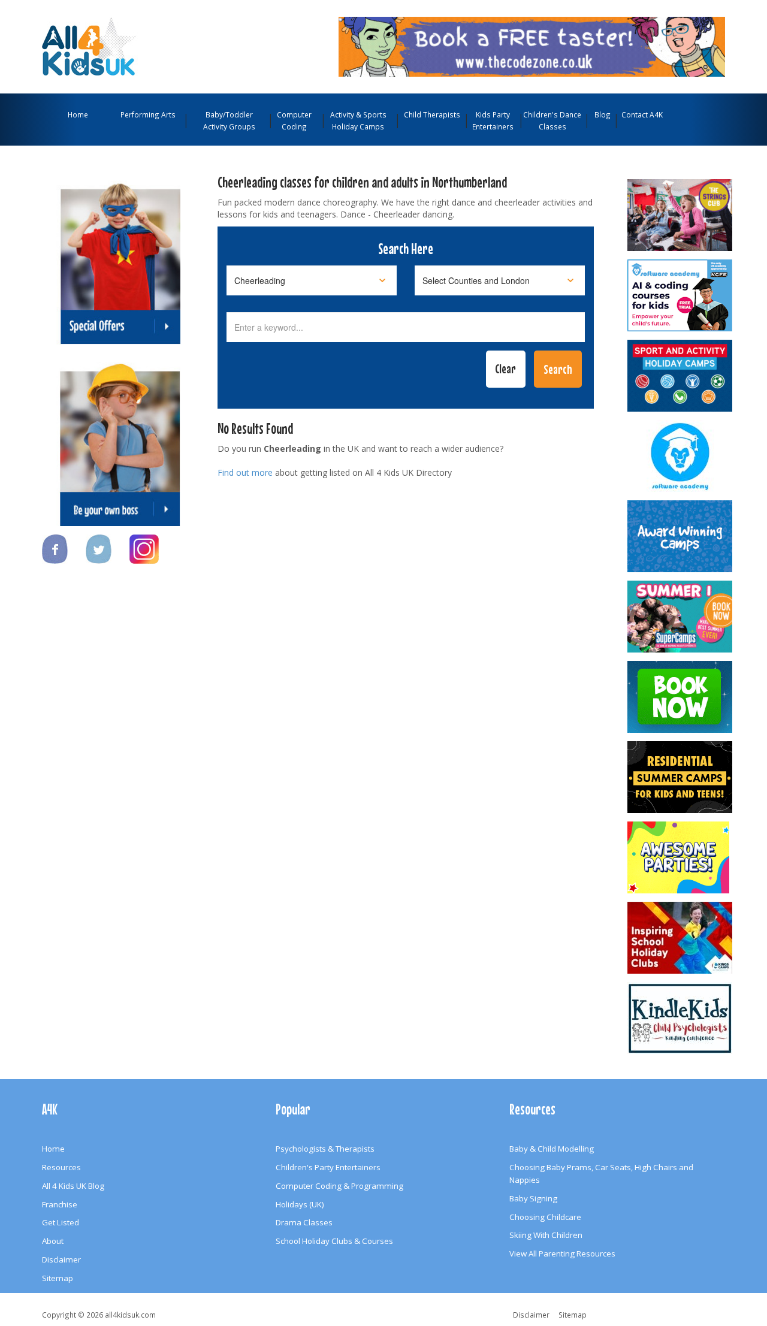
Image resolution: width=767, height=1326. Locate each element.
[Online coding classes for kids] (532, 46)
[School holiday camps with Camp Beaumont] (680, 536)
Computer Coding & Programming (339, 1185)
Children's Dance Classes (552, 120)
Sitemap (57, 1278)
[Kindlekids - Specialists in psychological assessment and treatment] (680, 1018)
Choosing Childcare (545, 1217)
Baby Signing (533, 1198)
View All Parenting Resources (562, 1253)
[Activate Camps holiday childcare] (680, 376)
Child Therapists (432, 114)
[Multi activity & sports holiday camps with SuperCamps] (680, 617)
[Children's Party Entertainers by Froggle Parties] (680, 697)
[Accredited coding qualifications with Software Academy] (680, 295)
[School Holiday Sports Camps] (680, 938)
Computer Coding (294, 120)
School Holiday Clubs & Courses (334, 1241)
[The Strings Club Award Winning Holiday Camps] (680, 215)
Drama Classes (304, 1222)
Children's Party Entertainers (328, 1167)
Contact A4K (642, 114)
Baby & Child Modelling (551, 1148)
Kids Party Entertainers (493, 120)
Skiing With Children (545, 1235)
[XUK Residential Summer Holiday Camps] (680, 777)
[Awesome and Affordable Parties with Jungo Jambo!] (680, 857)
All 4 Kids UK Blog (73, 1185)
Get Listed (60, 1222)
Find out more (245, 472)
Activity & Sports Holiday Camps (358, 120)
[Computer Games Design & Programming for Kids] (680, 456)
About (53, 1241)
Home (78, 114)
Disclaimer (61, 1259)
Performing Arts (148, 114)
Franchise (59, 1204)
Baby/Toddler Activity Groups (229, 120)
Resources (61, 1167)
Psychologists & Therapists (325, 1148)
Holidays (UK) (300, 1204)
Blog (602, 114)
